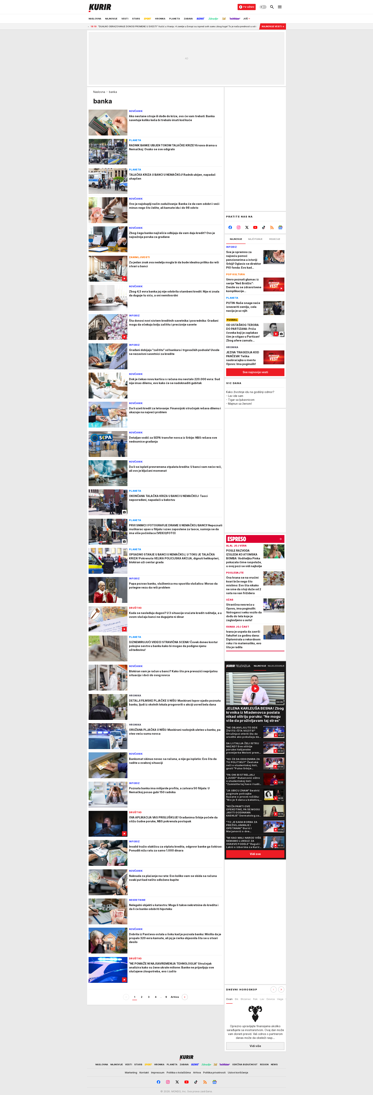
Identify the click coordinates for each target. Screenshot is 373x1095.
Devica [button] (271, 999)
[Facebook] (230, 227)
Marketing (131, 1072)
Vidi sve (255, 854)
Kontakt (144, 1072)
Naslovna (99, 91)
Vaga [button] (280, 999)
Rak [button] (255, 999)
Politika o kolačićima (179, 1072)
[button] (281, 989)
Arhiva (175, 996)
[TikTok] (263, 227)
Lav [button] (262, 999)
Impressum (157, 1072)
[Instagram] (238, 227)
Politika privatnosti (214, 1072)
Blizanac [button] (246, 999)
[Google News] (280, 227)
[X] (247, 227)
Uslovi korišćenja (238, 1072)
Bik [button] (236, 999)
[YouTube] (255, 227)
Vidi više (255, 1046)
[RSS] (272, 227)
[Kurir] (100, 7)
